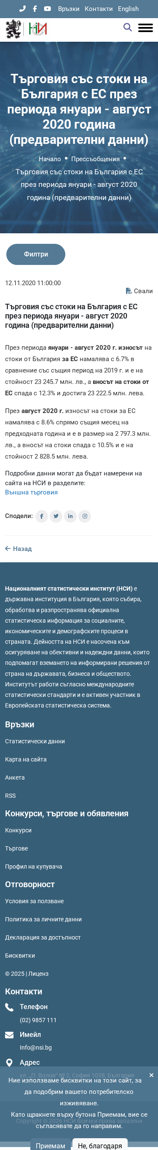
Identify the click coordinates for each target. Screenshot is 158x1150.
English (128, 9)
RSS (10, 795)
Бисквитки (20, 955)
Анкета (15, 777)
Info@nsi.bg (36, 1047)
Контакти (99, 9)
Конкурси (18, 830)
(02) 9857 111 (38, 1020)
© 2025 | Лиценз (26, 973)
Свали (143, 291)
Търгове (16, 848)
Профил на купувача (33, 866)
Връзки (69, 9)
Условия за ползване (34, 901)
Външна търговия (31, 492)
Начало (50, 159)
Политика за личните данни (43, 919)
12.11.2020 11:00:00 (33, 283)
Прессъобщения (95, 159)
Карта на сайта (26, 759)
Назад (21, 549)
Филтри (36, 254)
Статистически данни (35, 741)
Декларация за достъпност (43, 937)
